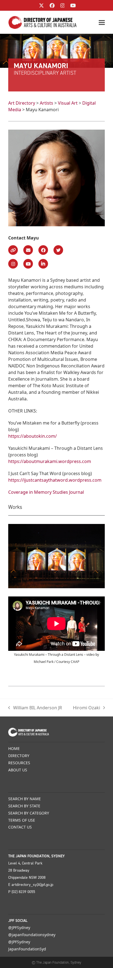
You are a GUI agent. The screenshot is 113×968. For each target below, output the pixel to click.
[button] (102, 22)
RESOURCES (19, 762)
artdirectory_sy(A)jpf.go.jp (32, 884)
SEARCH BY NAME (24, 798)
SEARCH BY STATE (24, 805)
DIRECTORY (18, 755)
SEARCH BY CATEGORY (28, 813)
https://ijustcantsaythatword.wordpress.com (54, 480)
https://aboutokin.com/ (32, 436)
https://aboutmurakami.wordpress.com (49, 461)
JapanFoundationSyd (27, 949)
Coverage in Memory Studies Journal (46, 492)
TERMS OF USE (21, 820)
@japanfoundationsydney (31, 934)
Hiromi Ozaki (86, 708)
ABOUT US (17, 769)
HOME (14, 748)
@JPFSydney (19, 927)
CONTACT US (20, 827)
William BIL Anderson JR (35, 708)
